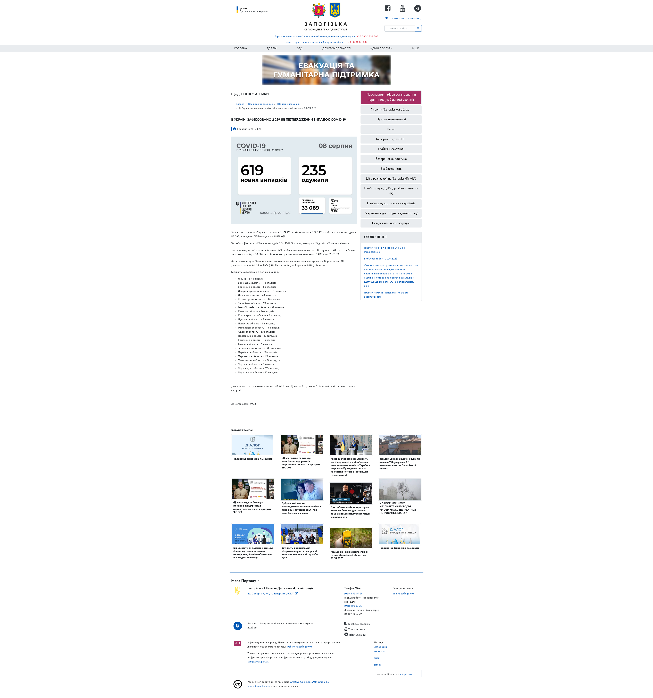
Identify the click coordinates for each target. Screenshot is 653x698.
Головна (240, 48)
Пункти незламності (391, 119)
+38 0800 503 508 (367, 36)
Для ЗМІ (272, 48)
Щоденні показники (288, 104)
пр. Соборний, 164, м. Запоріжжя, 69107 (270, 593)
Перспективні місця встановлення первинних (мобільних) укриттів (391, 97)
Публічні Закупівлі (391, 149)
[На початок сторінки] (326, 692)
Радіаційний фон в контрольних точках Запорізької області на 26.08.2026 (349, 555)
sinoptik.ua (406, 674)
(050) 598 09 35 (353, 593)
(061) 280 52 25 (353, 606)
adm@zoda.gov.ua (403, 593)
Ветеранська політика (391, 159)
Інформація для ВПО (391, 139)
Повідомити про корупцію (391, 223)
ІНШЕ (415, 48)
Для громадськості (336, 48)
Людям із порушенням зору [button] (406, 18)
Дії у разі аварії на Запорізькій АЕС (391, 178)
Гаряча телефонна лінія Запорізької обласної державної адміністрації (315, 36)
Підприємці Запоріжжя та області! (253, 459)
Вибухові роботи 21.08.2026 (380, 258)
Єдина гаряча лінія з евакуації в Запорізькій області (315, 42)
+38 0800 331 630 (357, 42)
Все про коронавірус (260, 104)
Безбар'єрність (391, 169)
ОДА (300, 48)
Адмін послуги (381, 48)
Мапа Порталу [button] (243, 581)
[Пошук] (418, 28)
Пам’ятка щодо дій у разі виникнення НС (391, 191)
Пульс (391, 129)
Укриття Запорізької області (391, 109)
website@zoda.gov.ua (299, 646)
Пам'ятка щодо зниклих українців (391, 203)
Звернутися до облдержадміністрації (391, 213)
